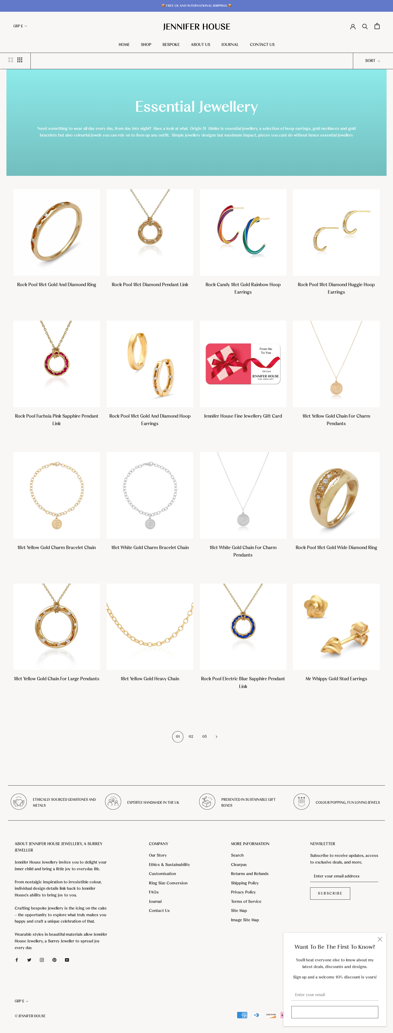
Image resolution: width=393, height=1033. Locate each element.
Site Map (239, 910)
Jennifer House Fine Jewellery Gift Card (243, 416)
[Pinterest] (54, 959)
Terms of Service (246, 901)
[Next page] (216, 737)
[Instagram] (42, 959)
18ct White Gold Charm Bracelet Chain (150, 547)
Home (124, 44)
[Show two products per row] (10, 59)
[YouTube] (67, 959)
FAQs (154, 892)
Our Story (158, 855)
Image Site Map (245, 920)
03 (204, 737)
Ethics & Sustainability (169, 864)
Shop (146, 44)
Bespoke (171, 44)
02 (191, 737)
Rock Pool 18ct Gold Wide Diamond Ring (336, 547)
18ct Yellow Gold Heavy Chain (150, 679)
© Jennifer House (30, 1016)
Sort (370, 60)
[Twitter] (29, 959)
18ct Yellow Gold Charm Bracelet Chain (56, 547)
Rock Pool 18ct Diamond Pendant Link (150, 285)
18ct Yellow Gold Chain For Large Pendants (56, 679)
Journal (230, 44)
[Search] (365, 26)
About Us (200, 44)
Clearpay (239, 864)
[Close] (379, 939)
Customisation (162, 873)
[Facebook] (17, 959)
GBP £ (18, 26)
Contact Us (262, 44)
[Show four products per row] (19, 59)
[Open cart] (377, 26)
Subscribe (334, 1012)
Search (237, 855)
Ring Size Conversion (168, 883)
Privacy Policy (243, 892)
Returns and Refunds (250, 873)
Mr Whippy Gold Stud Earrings (336, 679)
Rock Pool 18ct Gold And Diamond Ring (56, 285)
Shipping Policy (245, 883)
